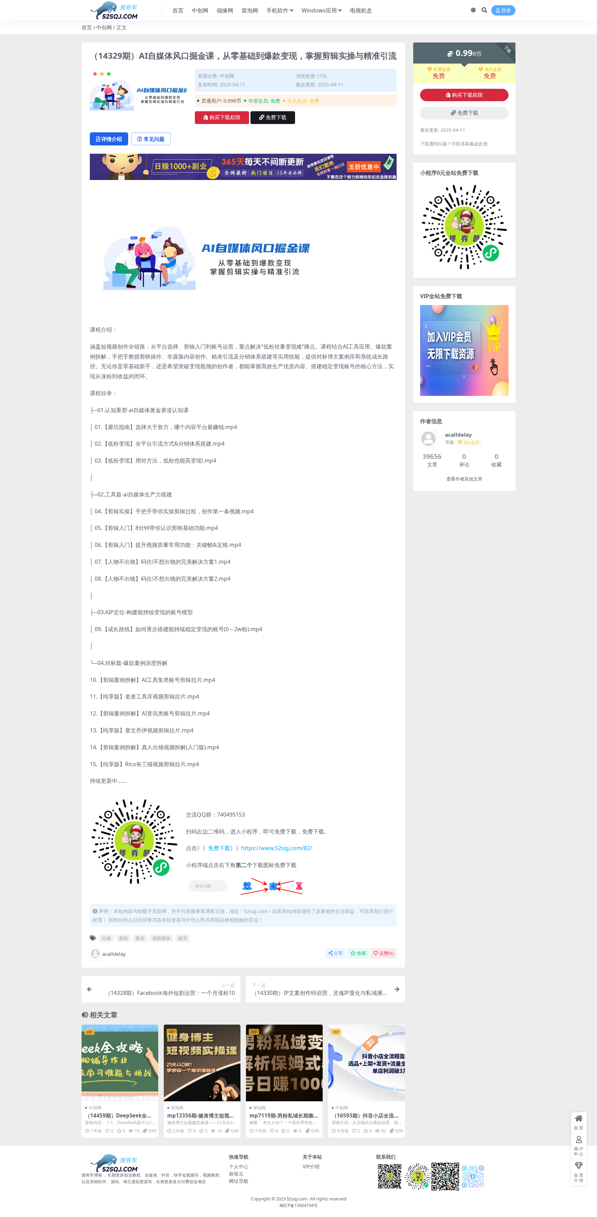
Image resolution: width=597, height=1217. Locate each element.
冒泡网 (249, 10)
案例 (139, 938)
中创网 (200, 10)
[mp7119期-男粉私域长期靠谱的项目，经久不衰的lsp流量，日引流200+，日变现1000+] (284, 1063)
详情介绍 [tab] (111, 138)
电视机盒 (361, 10)
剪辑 (123, 938)
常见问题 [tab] (154, 138)
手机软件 (277, 10)
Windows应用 (319, 10)
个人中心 (238, 1166)
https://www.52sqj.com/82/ (276, 848)
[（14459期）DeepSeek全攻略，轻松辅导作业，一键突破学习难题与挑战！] (120, 1063)
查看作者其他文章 (464, 479)
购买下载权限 (224, 117)
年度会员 (442, 69)
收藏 (361, 953)
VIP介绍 (311, 1166)
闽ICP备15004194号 (298, 1205)
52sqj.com (297, 1199)
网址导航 (238, 1181)
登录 (506, 10)
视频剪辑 (161, 938)
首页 (177, 10)
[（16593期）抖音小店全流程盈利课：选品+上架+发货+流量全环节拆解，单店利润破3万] (366, 1063)
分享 (338, 953)
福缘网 (225, 10)
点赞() (386, 953)
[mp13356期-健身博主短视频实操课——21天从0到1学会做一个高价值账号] (202, 1063)
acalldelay (114, 953)
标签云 (236, 1173)
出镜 (106, 938)
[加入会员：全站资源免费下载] (243, 168)
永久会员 (493, 69)
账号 (182, 938)
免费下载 (276, 117)
